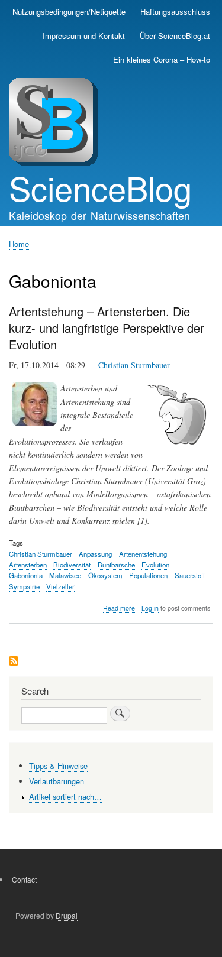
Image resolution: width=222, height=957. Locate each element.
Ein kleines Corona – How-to (161, 59)
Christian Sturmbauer (134, 365)
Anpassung (95, 554)
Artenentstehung (143, 554)
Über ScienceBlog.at (175, 35)
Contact (24, 879)
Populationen (148, 575)
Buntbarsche (116, 564)
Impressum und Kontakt (84, 35)
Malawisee (65, 575)
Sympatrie (24, 586)
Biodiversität (72, 564)
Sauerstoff (190, 575)
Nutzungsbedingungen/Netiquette (69, 11)
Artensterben (28, 564)
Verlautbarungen (56, 781)
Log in (150, 608)
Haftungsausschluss (175, 11)
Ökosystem (105, 575)
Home (19, 243)
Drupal (67, 915)
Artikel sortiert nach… (65, 796)
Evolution (155, 564)
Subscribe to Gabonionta (13, 661)
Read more (119, 608)
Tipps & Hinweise (58, 765)
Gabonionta (26, 575)
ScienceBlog (100, 187)
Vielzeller (60, 586)
